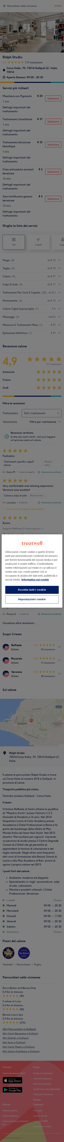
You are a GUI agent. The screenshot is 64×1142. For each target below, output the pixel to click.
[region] (32, 571)
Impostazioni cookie (32, 599)
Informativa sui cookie (35, 579)
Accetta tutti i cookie (32, 589)
